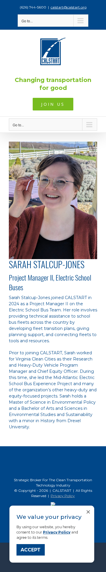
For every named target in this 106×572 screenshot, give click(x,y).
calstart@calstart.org (69, 7)
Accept (31, 550)
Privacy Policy (56, 532)
